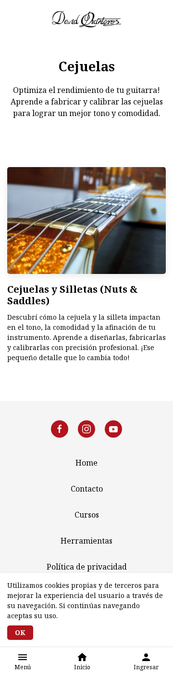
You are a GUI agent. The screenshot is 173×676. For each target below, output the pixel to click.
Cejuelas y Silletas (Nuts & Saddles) (72, 295)
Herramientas (86, 540)
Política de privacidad (87, 566)
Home (86, 462)
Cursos (86, 514)
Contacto (87, 488)
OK (20, 632)
